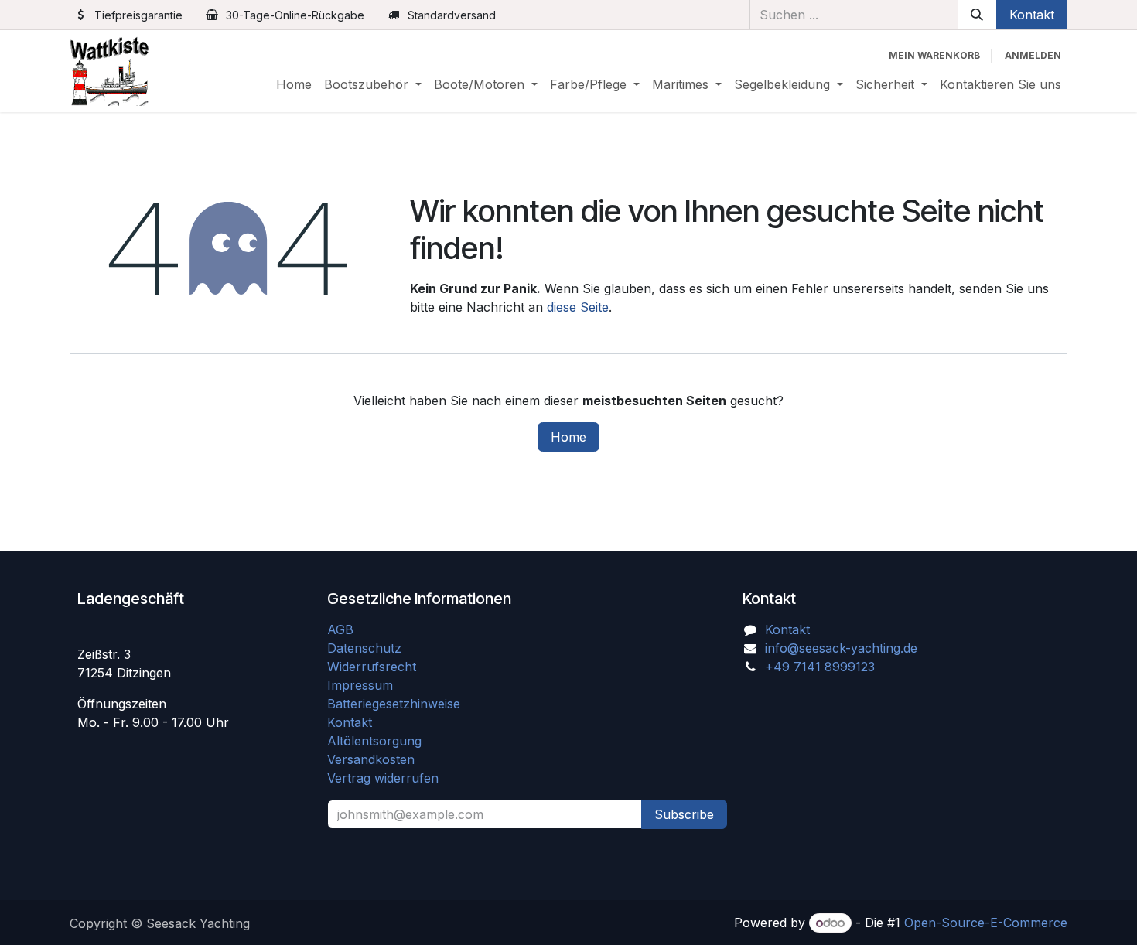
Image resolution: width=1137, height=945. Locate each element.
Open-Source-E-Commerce (985, 922)
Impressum (360, 685)
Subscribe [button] (684, 814)
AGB (342, 629)
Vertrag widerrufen (383, 778)
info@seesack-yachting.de (841, 648)
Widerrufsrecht (371, 666)
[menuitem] (294, 84)
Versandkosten (376, 759)
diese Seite (578, 307)
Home (568, 437)
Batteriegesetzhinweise (393, 703)
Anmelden (1033, 55)
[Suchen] (977, 14)
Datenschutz (364, 648)
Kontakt (1031, 14)
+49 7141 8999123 (820, 666)
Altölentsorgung (374, 741)
